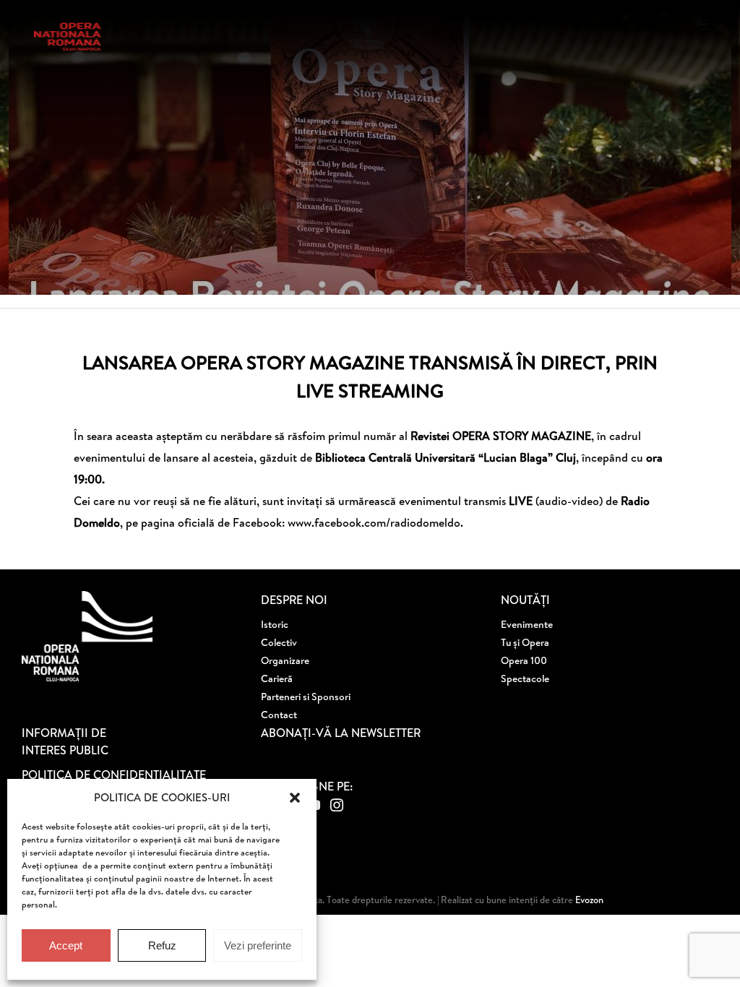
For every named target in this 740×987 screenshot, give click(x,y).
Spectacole (525, 678)
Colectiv (279, 642)
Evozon (588, 899)
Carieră (277, 678)
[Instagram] (336, 804)
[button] (295, 797)
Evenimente (527, 624)
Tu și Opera (525, 642)
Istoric (274, 624)
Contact (279, 714)
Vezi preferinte (257, 945)
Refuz (162, 945)
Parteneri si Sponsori (305, 696)
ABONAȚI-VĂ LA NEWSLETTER (341, 733)
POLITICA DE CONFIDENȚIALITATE (114, 775)
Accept (65, 945)
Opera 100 (524, 660)
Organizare (285, 660)
